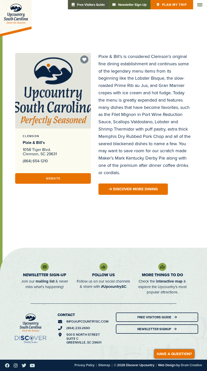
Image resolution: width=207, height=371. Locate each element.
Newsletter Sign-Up (44, 275)
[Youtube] (32, 365)
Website (53, 178)
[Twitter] (24, 365)
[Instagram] (15, 365)
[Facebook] (7, 365)
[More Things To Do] (162, 267)
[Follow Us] (103, 267)
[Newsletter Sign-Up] (45, 267)
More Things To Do (162, 275)
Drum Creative (191, 365)
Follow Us (103, 275)
